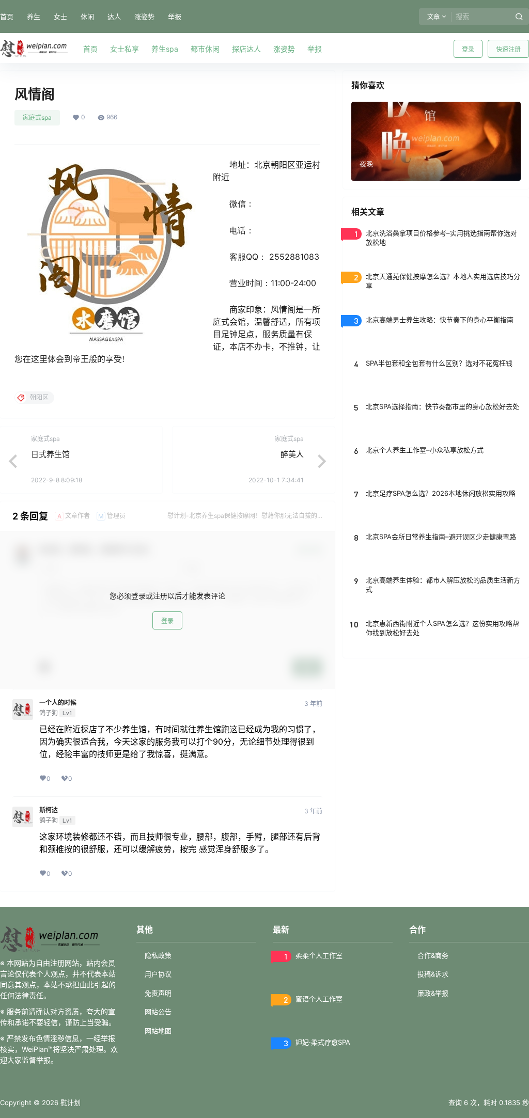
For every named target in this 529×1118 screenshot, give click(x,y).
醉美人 (292, 454)
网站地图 (158, 1031)
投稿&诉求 (432, 974)
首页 (6, 16)
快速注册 (508, 49)
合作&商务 (432, 955)
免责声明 (158, 993)
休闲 (87, 16)
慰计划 (69, 1102)
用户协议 (158, 974)
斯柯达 (48, 810)
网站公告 (158, 1011)
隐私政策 (158, 955)
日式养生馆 (50, 454)
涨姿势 (144, 16)
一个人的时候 (57, 703)
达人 (114, 16)
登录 (468, 49)
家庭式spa (37, 117)
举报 (174, 16)
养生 (33, 16)
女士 (60, 16)
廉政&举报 (432, 993)
